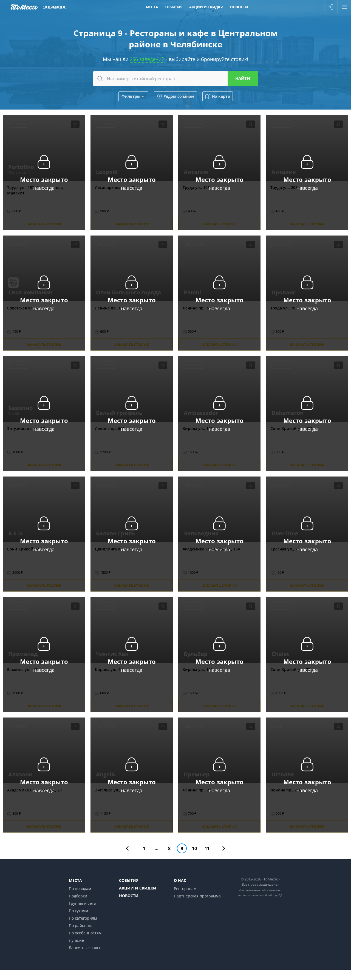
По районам (80, 925)
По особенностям (85, 932)
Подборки (78, 896)
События (174, 6)
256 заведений (147, 59)
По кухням (78, 910)
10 (194, 848)
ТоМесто (24, 7)
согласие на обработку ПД (264, 895)
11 (207, 848)
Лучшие (76, 940)
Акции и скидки (206, 6)
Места (152, 6)
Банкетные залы (84, 947)
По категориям (83, 918)
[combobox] (175, 78)
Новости (239, 6)
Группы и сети (82, 903)
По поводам (80, 888)
